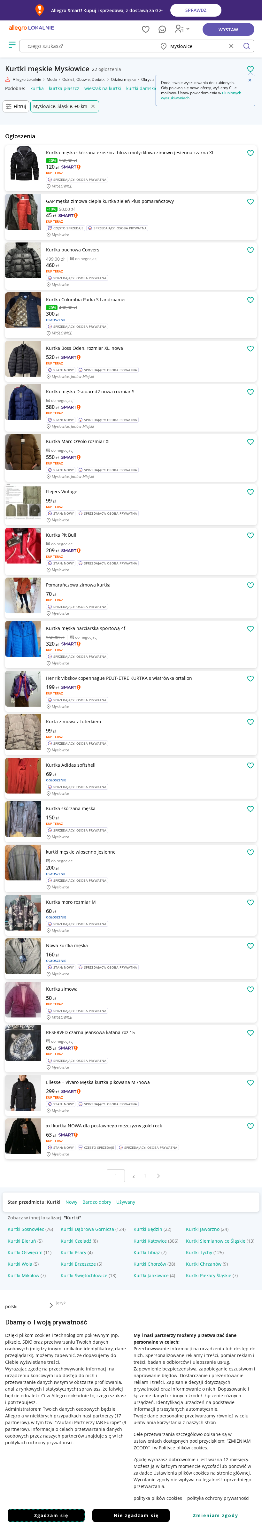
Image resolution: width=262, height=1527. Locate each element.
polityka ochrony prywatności (218, 1498)
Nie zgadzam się (136, 1515)
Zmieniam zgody (215, 1515)
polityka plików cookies (158, 1498)
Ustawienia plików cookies (181, 1473)
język (61, 1302)
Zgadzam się (51, 1515)
